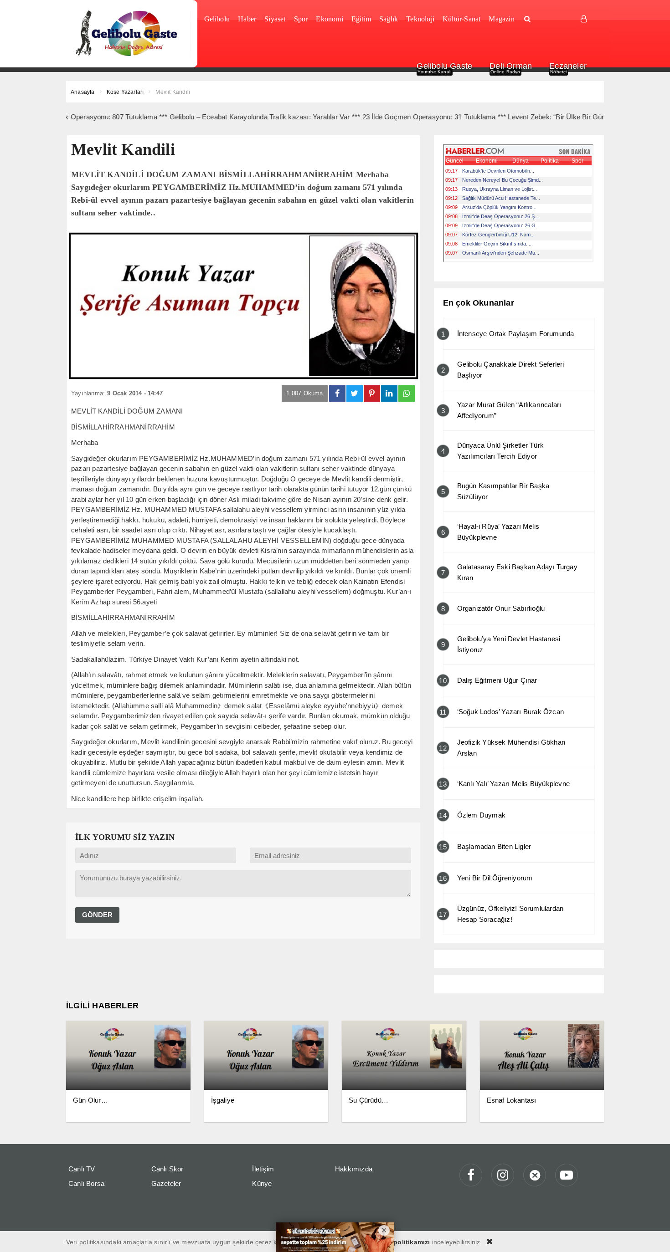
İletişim (263, 1169)
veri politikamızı (405, 1242)
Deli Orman (511, 66)
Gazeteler (166, 1183)
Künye (262, 1183)
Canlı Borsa (86, 1183)
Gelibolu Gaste (444, 66)
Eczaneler (568, 66)
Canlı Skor (167, 1169)
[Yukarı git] (651, 1233)
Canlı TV (81, 1169)
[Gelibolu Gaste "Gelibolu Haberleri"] (128, 33)
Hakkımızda (353, 1169)
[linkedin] (389, 393)
